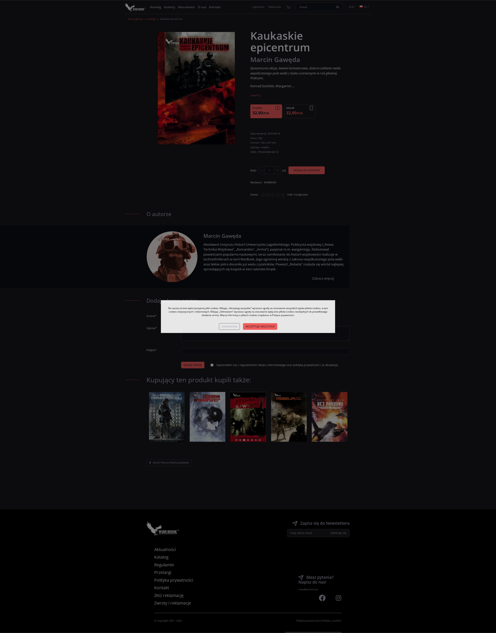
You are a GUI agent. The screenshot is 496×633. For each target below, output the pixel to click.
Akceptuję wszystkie (260, 326)
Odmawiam (229, 326)
